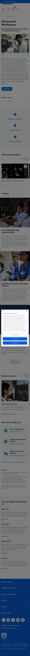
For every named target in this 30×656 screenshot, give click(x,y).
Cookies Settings (14, 334)
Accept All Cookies (15, 342)
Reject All (15, 338)
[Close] (26, 311)
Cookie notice (23, 330)
